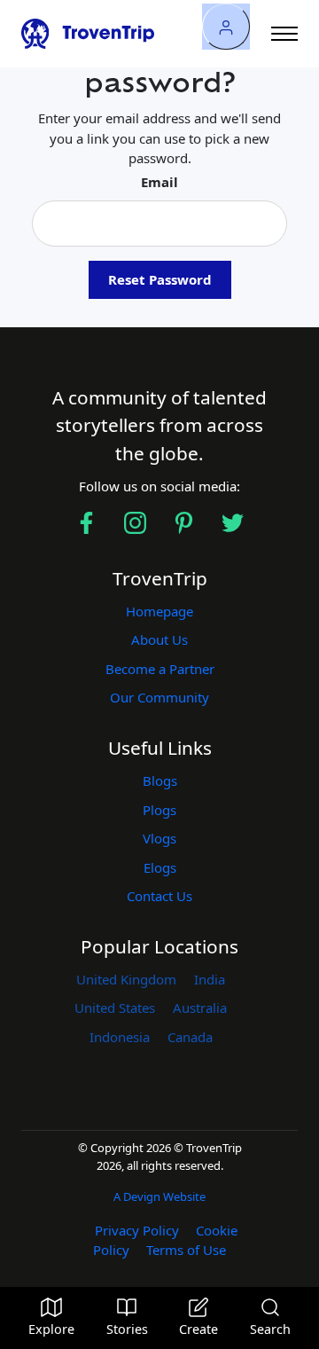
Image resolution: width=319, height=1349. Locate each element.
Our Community (159, 697)
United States (114, 1007)
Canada (190, 1037)
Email (159, 182)
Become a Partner (159, 669)
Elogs (160, 867)
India (209, 979)
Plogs (159, 810)
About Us (159, 639)
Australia (200, 1007)
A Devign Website (159, 1196)
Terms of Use (186, 1250)
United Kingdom (126, 979)
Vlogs (159, 838)
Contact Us (159, 896)
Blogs (160, 780)
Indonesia (119, 1037)
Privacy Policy (137, 1230)
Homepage (159, 611)
